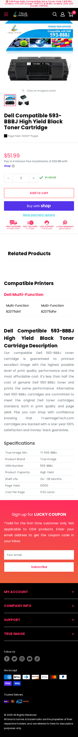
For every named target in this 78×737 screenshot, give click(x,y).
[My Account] (63, 14)
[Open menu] (6, 14)
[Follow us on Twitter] (14, 659)
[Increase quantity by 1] (33, 178)
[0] (70, 14)
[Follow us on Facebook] (7, 659)
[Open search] (55, 14)
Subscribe (39, 567)
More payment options (39, 215)
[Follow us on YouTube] (29, 659)
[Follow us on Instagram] (22, 659)
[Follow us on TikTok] (37, 659)
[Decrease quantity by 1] (8, 178)
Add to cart (39, 193)
